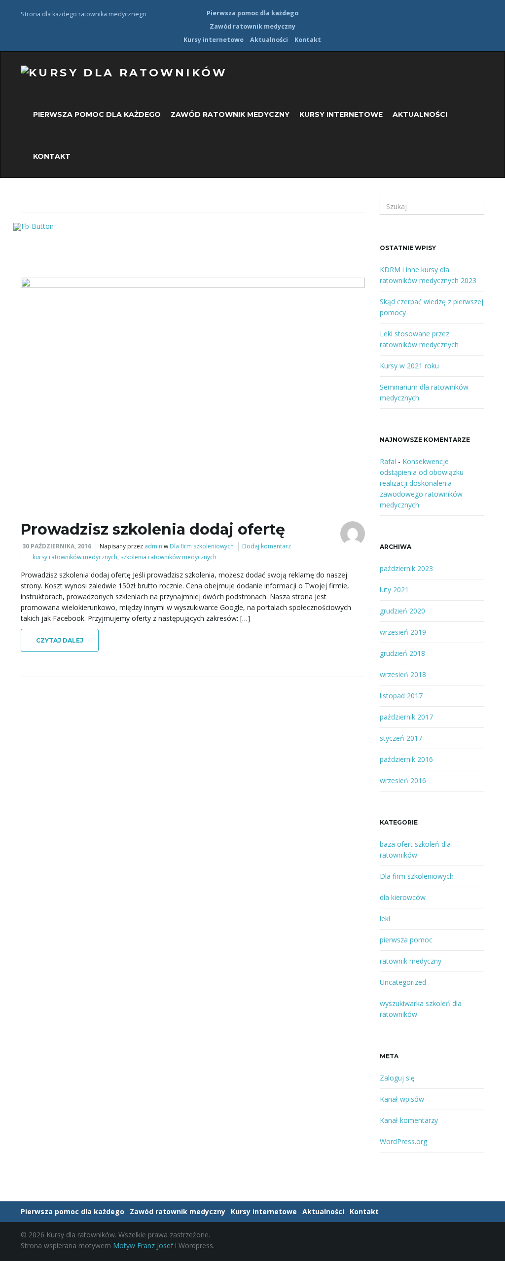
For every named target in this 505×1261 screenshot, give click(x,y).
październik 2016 (406, 759)
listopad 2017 (401, 695)
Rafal (388, 461)
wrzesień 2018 (403, 674)
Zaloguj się (397, 1077)
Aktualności (269, 40)
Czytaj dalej (59, 640)
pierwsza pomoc (406, 939)
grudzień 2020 (402, 610)
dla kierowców (403, 897)
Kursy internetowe (213, 40)
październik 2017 (406, 716)
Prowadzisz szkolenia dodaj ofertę (153, 529)
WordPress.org (403, 1141)
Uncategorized (403, 982)
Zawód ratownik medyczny (252, 26)
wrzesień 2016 (403, 780)
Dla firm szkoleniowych (202, 546)
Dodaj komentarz (266, 546)
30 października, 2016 (56, 546)
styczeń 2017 (401, 738)
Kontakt (307, 40)
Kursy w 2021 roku (409, 365)
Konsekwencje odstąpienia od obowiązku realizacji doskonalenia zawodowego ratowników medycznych (422, 483)
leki (385, 918)
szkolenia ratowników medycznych (168, 557)
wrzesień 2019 (403, 632)
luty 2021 (394, 589)
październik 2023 (406, 568)
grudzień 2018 (402, 653)
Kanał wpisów (402, 1099)
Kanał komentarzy (409, 1120)
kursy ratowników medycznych (75, 557)
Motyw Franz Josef (143, 1245)
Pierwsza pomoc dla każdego (252, 13)
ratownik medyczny (410, 961)
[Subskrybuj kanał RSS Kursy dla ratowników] (479, 13)
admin (153, 546)
